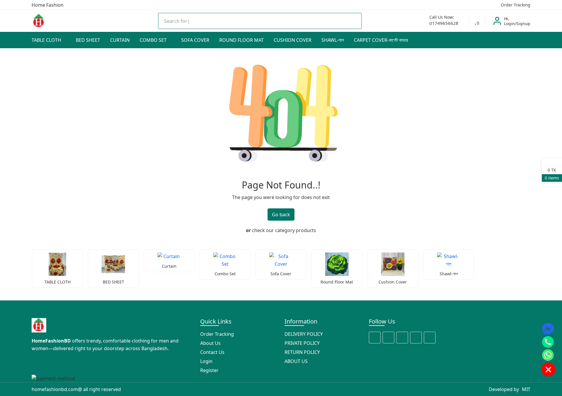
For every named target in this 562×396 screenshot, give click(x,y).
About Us (210, 343)
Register (209, 370)
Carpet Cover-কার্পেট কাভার (381, 40)
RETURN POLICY (302, 352)
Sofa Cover (195, 40)
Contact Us (212, 352)
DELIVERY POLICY (304, 334)
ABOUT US (296, 361)
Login (206, 361)
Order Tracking (515, 5)
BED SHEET (88, 40)
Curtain (120, 40)
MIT (526, 389)
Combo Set (154, 40)
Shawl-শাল (332, 40)
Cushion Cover (292, 40)
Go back (281, 214)
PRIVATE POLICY (302, 343)
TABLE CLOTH (47, 40)
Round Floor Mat (241, 40)
